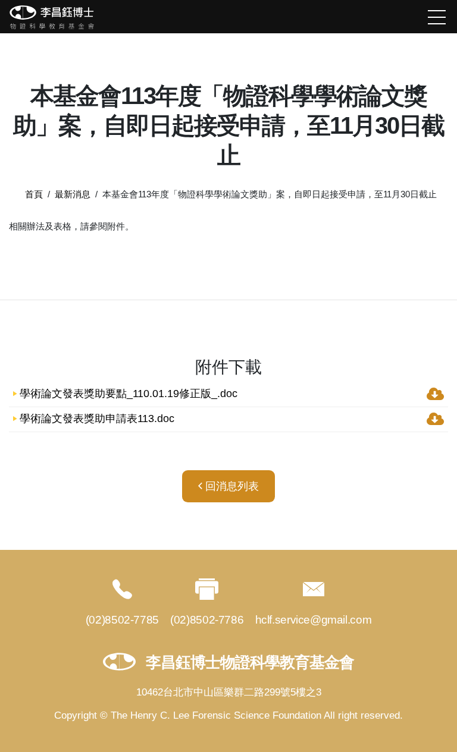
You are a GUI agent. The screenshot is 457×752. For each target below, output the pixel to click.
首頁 (34, 194)
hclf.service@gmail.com (313, 619)
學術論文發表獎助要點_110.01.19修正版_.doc (128, 394)
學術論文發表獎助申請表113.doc (97, 419)
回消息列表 (230, 486)
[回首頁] (52, 17)
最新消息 (72, 194)
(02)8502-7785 (122, 619)
